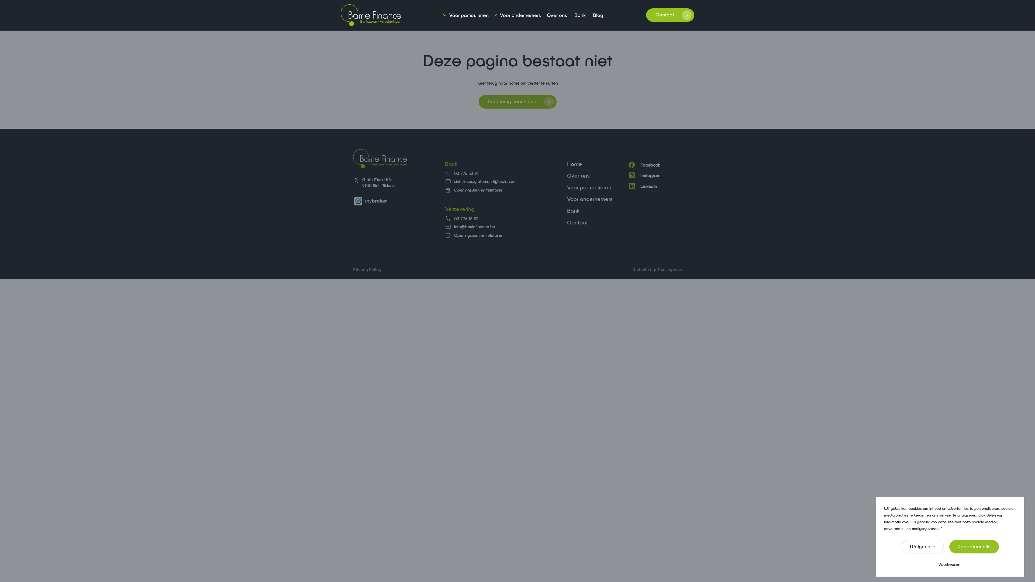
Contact (665, 15)
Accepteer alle (974, 546)
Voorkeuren (949, 564)
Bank (580, 15)
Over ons (557, 15)
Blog (598, 15)
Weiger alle (923, 546)
